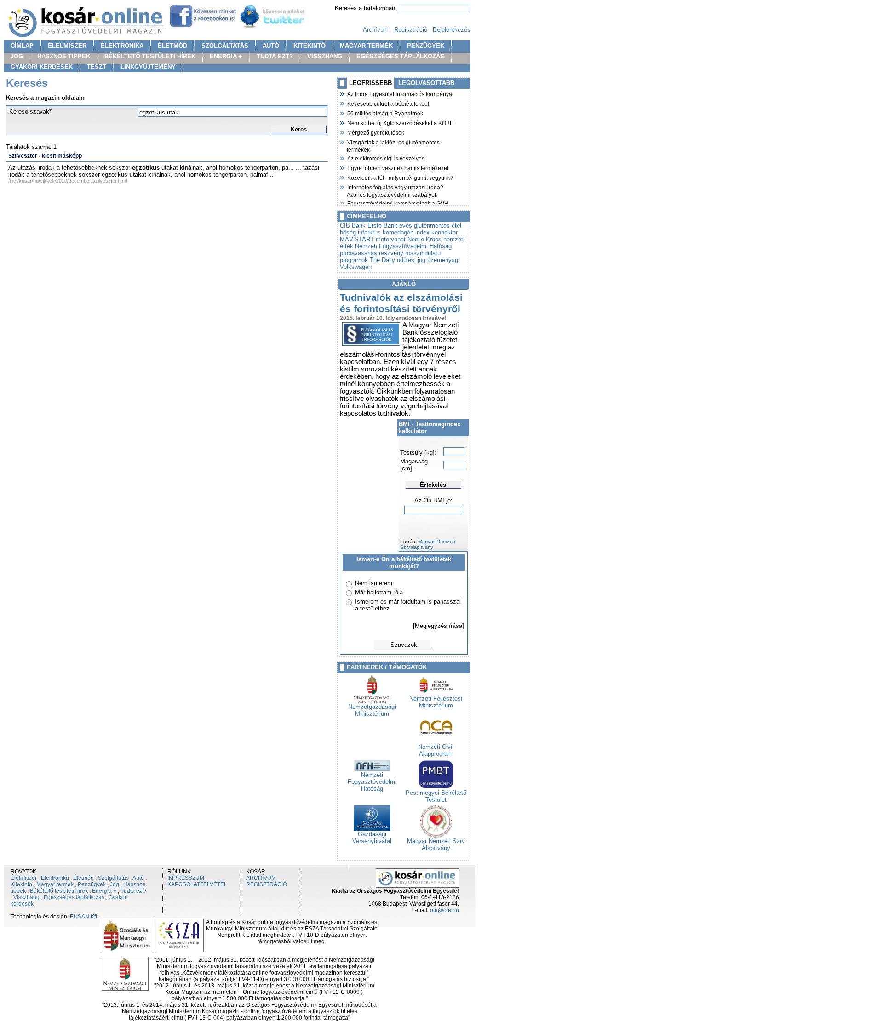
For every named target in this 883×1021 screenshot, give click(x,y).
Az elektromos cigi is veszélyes (385, 157)
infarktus (369, 232)
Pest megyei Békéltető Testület (436, 796)
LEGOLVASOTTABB (426, 83)
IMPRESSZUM (185, 878)
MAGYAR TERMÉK (366, 45)
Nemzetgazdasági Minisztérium (372, 710)
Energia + (104, 891)
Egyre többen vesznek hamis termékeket (397, 167)
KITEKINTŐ (309, 45)
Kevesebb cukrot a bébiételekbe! (388, 103)
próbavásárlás (358, 253)
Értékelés (433, 484)
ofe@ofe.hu (444, 910)
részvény (391, 253)
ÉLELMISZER (67, 45)
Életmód (83, 878)
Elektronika (55, 878)
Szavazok (403, 644)
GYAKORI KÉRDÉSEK (42, 66)
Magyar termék (55, 884)
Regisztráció (410, 29)
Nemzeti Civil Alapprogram (435, 750)
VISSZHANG (324, 56)
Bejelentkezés (451, 29)
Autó (138, 878)
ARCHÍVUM (261, 878)
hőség (348, 232)
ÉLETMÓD (172, 45)
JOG (17, 56)
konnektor (444, 232)
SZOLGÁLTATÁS (224, 45)
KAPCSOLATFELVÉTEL (197, 884)
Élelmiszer (24, 878)
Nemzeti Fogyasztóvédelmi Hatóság (403, 246)
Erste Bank (382, 225)
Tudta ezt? (133, 891)
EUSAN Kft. (84, 916)
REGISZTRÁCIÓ (266, 884)
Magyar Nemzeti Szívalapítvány (427, 544)
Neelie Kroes (424, 239)
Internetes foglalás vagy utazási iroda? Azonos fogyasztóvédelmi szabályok (395, 190)
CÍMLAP (22, 45)
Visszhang (26, 897)
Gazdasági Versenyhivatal (371, 837)
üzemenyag (442, 260)
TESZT (96, 66)
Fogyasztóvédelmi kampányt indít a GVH (397, 202)
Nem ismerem (373, 583)
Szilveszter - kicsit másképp (45, 156)
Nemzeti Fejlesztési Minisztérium (435, 702)
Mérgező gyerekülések (375, 132)
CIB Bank (353, 225)
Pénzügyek (92, 884)
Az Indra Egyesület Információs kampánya (399, 93)
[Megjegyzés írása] (438, 625)
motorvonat (391, 239)
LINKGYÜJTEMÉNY (148, 66)
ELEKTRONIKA (122, 45)
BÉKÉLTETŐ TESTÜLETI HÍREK (149, 56)
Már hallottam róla (379, 592)
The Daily (382, 260)
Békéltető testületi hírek (59, 891)
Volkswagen (356, 266)
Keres (299, 129)
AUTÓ (271, 45)
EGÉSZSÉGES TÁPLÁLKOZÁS (400, 56)
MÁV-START (357, 239)
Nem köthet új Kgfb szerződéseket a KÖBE (400, 122)
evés (405, 225)
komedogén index (406, 232)
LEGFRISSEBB (370, 83)
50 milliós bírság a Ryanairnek (385, 112)
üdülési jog (411, 260)
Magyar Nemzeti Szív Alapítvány (436, 844)
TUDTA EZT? (275, 56)
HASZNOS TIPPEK (63, 56)
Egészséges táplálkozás (74, 897)
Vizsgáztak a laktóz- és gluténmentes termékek (393, 145)
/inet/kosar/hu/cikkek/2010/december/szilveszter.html (67, 180)
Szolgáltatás (113, 878)
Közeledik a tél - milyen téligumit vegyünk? (400, 177)
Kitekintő (21, 884)
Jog (114, 884)
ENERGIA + (226, 56)
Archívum (376, 29)
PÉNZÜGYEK (425, 45)
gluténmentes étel (437, 225)
